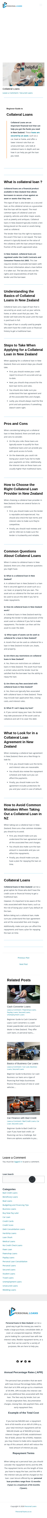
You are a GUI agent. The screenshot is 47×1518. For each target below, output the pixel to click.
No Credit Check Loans (12, 1245)
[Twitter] (21, 1361)
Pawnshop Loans (29, 1010)
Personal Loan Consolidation (15, 1261)
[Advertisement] (23, 35)
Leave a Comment (10, 93)
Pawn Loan (7, 1249)
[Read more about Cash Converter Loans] (23, 994)
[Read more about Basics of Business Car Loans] (23, 1051)
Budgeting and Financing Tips (16, 1205)
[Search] (32, 1179)
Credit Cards (8, 1221)
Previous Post (23, 957)
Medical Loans (9, 1241)
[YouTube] (29, 1361)
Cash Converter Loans (19, 1006)
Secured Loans (26, 93)
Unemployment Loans (15, 1014)
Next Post (23, 964)
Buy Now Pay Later (11, 1213)
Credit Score (8, 1225)
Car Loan (26, 1067)
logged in (18, 1161)
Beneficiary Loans (10, 1197)
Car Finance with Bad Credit (21, 1118)
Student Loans (9, 1273)
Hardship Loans (9, 1233)
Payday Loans (12, 1012)
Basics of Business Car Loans (22, 1063)
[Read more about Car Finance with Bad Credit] (23, 1105)
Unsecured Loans (10, 1286)
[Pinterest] (25, 1361)
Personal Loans (9, 1265)
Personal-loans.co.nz (23, 1511)
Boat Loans (7, 1201)
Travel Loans (8, 1278)
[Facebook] (17, 1361)
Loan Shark (7, 1237)
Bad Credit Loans (29, 1121)
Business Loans (9, 1209)
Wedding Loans (9, 1290)
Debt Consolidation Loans (14, 1229)
